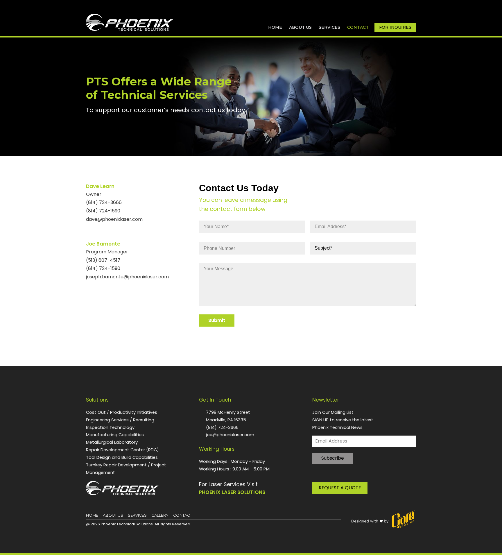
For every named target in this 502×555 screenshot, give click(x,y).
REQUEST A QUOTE (340, 487)
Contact (358, 27)
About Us (300, 27)
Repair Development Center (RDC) (122, 450)
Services (329, 27)
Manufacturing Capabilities (115, 435)
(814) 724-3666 (222, 427)
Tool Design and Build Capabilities (122, 457)
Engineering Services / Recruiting (120, 420)
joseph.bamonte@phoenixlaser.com (127, 276)
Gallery (159, 515)
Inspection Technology (110, 427)
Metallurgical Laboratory (112, 442)
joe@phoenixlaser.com (230, 435)
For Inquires (395, 27)
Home (275, 27)
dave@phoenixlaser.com (114, 219)
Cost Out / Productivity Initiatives (121, 412)
